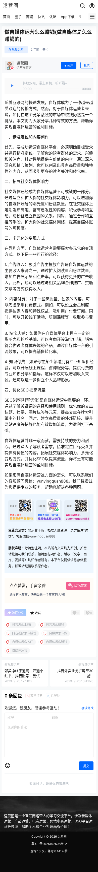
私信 (87, 66)
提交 (86, 766)
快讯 (41, 16)
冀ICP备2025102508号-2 (49, 844)
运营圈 (62, 836)
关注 (70, 66)
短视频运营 (16, 49)
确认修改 (87, 708)
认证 (52, 16)
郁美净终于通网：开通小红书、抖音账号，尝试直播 (24, 676)
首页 (6, 16)
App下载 (68, 16)
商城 (29, 16)
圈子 (18, 16)
